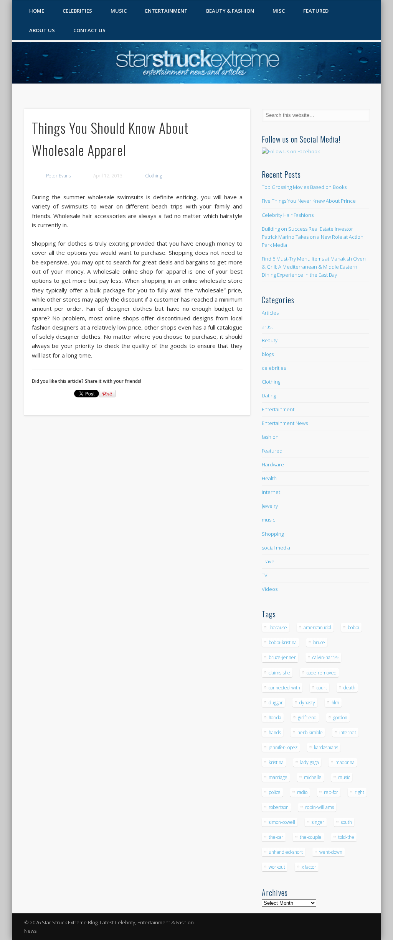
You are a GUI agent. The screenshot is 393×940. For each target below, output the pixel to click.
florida (275, 717)
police (275, 792)
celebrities (274, 367)
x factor (309, 867)
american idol (317, 627)
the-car (276, 837)
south (346, 822)
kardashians (326, 747)
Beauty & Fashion (230, 10)
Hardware (273, 464)
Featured (316, 10)
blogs (268, 354)
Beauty (269, 340)
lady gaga (309, 762)
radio (302, 792)
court (322, 687)
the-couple (311, 837)
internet (271, 492)
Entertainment (166, 10)
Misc (278, 10)
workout (277, 867)
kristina (276, 762)
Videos (269, 589)
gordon (340, 717)
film (335, 702)
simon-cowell (282, 822)
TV (265, 575)
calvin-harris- (325, 657)
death (349, 687)
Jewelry (270, 505)
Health (269, 478)
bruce (319, 642)
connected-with (284, 687)
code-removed (322, 672)
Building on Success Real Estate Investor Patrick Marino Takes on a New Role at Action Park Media (312, 236)
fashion (270, 436)
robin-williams (319, 807)
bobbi (353, 627)
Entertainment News (285, 423)
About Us (42, 30)
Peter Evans (58, 175)
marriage (278, 777)
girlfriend (307, 717)
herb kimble (310, 732)
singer (318, 822)
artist (267, 326)
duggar (276, 702)
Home (36, 10)
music (268, 519)
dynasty (307, 702)
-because (278, 627)
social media (276, 547)
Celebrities (77, 10)
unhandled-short (286, 852)
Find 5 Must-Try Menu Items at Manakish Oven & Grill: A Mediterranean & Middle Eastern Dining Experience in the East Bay (314, 266)
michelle (313, 777)
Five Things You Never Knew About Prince (309, 200)
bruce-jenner (282, 657)
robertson (279, 807)
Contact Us (89, 30)
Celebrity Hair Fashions (288, 215)
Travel (269, 561)
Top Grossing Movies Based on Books (304, 187)
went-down (330, 852)
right (359, 792)
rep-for (331, 792)
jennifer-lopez (283, 747)
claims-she (279, 672)
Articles (270, 312)
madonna (345, 762)
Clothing (153, 175)
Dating (269, 395)
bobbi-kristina (283, 642)
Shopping (273, 533)
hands (275, 732)
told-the (346, 837)
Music (119, 10)
